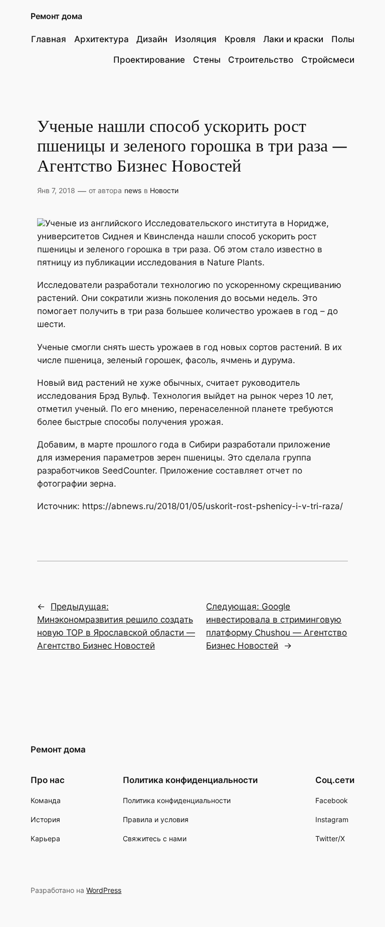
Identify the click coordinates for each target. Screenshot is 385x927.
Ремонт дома (56, 16)
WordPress (103, 890)
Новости (164, 190)
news (132, 190)
